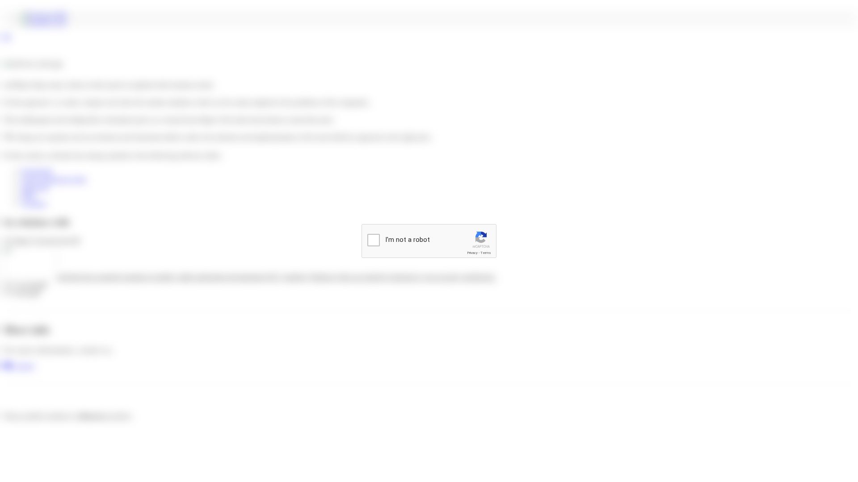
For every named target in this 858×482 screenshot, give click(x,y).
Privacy (472, 253)
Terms (485, 253)
